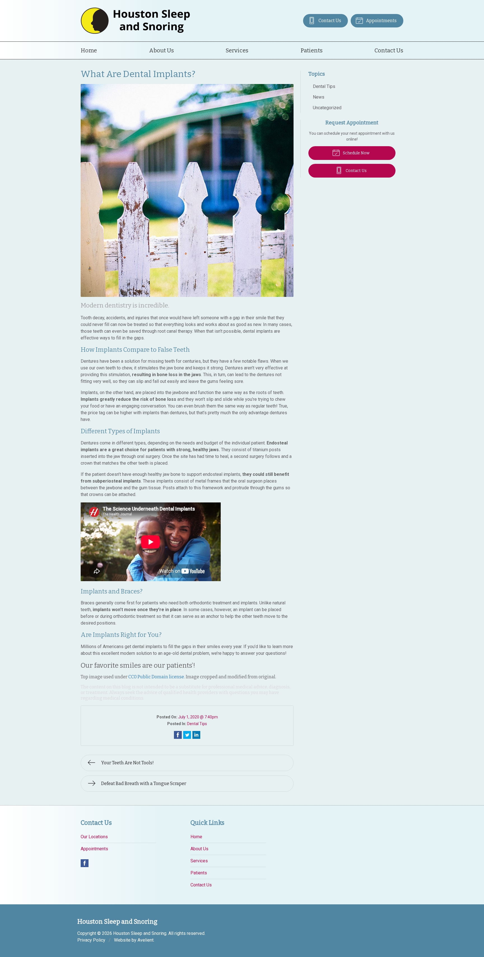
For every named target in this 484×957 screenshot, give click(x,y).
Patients (312, 50)
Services (237, 50)
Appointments (381, 20)
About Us (161, 50)
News (318, 97)
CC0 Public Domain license (156, 676)
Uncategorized (327, 107)
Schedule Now (355, 153)
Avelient (145, 940)
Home (89, 50)
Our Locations (94, 836)
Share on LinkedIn (196, 735)
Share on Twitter (187, 735)
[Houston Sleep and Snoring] (135, 21)
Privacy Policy (91, 940)
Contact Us (329, 20)
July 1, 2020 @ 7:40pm (198, 717)
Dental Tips (197, 723)
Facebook (85, 863)
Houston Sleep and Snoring (139, 933)
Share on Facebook (178, 735)
